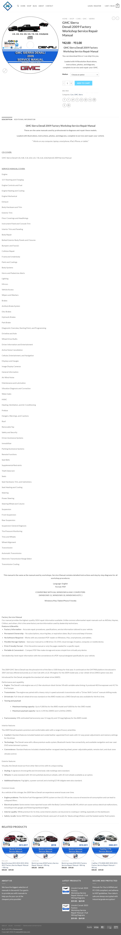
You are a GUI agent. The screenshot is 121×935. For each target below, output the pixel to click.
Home (23, 6)
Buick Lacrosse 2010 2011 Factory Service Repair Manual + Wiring (74, 864)
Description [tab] (7, 119)
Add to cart (83, 83)
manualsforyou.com (22, 932)
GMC (85, 19)
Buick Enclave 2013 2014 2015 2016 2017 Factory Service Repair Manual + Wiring (15, 865)
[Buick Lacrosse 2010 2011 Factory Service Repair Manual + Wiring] (75, 845)
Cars (78, 19)
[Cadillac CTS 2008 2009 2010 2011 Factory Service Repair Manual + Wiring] (105, 845)
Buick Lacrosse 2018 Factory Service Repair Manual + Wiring (45, 864)
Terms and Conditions (32, 925)
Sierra (92, 19)
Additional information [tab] (24, 119)
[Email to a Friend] (81, 100)
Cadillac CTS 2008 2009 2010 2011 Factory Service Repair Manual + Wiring (104, 865)
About (41, 6)
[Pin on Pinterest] (86, 100)
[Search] (18, 6)
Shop (29, 6)
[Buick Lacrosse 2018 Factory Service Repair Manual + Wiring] (45, 845)
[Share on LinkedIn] (94, 100)
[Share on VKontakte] (90, 100)
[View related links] (63, 676)
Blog (35, 6)
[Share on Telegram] (69, 105)
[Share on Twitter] (73, 100)
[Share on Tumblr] (64, 105)
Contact (49, 6)
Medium (65, 74)
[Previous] (2, 853)
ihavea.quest (17, 929)
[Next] (119, 853)
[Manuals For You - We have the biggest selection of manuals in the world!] (8, 6)
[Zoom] (5, 70)
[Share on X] (69, 100)
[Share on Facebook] (64, 100)
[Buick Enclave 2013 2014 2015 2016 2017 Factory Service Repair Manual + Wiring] (15, 845)
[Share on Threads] (77, 100)
